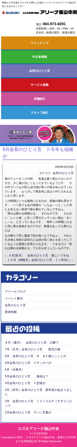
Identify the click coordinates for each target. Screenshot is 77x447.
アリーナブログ (15, 291)
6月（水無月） (14, 369)
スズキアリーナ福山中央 (38, 431)
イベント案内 (14, 298)
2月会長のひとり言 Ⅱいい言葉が (28, 412)
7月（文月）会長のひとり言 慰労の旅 (32, 349)
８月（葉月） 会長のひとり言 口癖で (32, 342)
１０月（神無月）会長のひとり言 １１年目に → (40, 260)
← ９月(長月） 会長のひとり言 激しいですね (37, 255)
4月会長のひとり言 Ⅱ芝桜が (25, 383)
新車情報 (11, 312)
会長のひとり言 (63, 173)
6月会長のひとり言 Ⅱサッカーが (28, 362)
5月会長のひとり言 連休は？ (26, 376)
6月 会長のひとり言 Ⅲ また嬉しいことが (35, 356)
